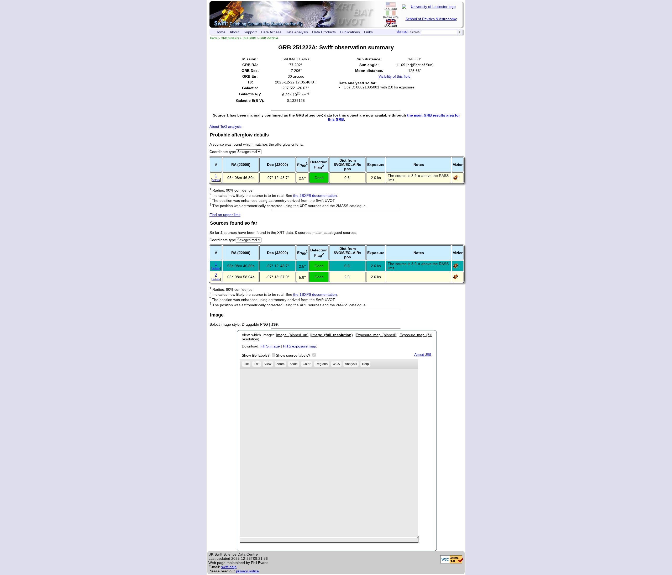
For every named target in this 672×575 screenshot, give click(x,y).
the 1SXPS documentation (315, 294)
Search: (415, 32)
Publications (350, 32)
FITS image (270, 346)
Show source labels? (293, 355)
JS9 (274, 324)
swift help (229, 567)
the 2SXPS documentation (315, 195)
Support (250, 32)
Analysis (351, 364)
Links (368, 32)
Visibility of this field (395, 76)
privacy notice (247, 571)
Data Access (271, 32)
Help (365, 364)
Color (307, 364)
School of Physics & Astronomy (431, 19)
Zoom (280, 364)
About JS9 (422, 354)
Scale (294, 364)
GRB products (230, 38)
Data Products (324, 32)
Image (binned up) (292, 335)
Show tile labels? (256, 355)
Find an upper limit (224, 215)
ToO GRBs (249, 38)
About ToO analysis (225, 126)
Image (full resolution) (332, 335)
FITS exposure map (299, 346)
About (234, 32)
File (246, 364)
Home (220, 32)
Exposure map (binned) (376, 335)
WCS (336, 364)
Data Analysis (297, 32)
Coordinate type (222, 152)
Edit (256, 364)
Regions (322, 364)
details (216, 180)
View (267, 364)
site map (402, 31)
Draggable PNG (255, 324)
